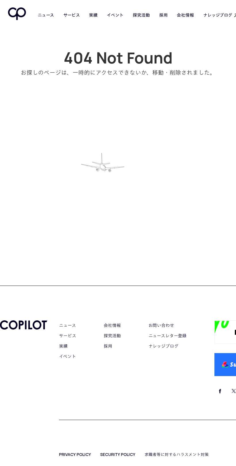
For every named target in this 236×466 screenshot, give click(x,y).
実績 (93, 15)
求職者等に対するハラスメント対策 (176, 454)
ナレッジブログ (163, 346)
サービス (71, 15)
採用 (163, 15)
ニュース (46, 15)
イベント (115, 15)
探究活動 (141, 15)
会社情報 (185, 15)
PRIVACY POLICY (75, 454)
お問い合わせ (161, 325)
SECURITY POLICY (117, 454)
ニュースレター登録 (168, 336)
